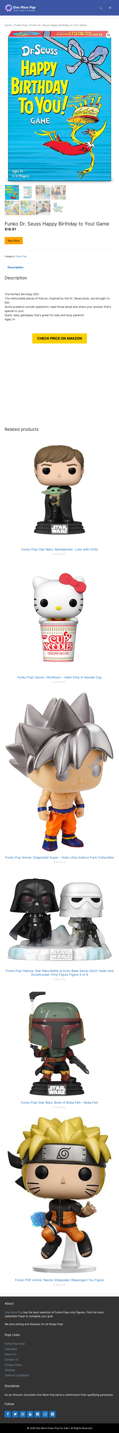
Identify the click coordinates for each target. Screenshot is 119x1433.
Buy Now (14, 240)
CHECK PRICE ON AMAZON (59, 338)
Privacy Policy (13, 1364)
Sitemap (10, 1370)
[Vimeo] (52, 1414)
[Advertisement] (59, 388)
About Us (10, 1354)
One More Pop (13, 1312)
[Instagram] (23, 1414)
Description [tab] (15, 267)
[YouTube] (30, 1414)
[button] (109, 35)
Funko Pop (20, 25)
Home (8, 25)
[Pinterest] (37, 1414)
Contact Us (12, 1359)
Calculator (11, 1349)
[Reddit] (45, 1414)
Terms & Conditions (17, 1375)
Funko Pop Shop (15, 1343)
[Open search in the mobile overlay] (101, 8)
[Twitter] (15, 1414)
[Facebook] (8, 1414)
